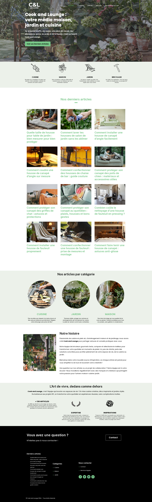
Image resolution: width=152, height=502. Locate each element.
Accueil (71, 5)
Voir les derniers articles (38, 44)
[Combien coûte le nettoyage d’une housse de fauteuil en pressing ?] (110, 203)
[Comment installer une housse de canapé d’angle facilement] (110, 128)
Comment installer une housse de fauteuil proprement (41, 248)
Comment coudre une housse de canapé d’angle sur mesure (40, 173)
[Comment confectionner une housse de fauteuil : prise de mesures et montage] (76, 241)
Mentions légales (85, 470)
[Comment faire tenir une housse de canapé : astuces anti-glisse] (110, 241)
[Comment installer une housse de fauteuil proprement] (42, 241)
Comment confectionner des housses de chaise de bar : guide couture (76, 173)
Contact (113, 437)
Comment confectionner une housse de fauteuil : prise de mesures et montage (76, 250)
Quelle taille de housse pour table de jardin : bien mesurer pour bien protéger (41, 137)
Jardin (89, 5)
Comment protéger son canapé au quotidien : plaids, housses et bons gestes (75, 212)
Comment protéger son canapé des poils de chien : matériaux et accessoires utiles (109, 175)
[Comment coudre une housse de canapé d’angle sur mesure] (42, 166)
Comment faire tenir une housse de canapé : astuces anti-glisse (109, 248)
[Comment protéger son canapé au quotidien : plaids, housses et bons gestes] (76, 203)
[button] (122, 5)
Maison (99, 5)
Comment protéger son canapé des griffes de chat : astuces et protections (41, 212)
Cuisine (80, 5)
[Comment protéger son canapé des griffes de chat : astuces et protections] (42, 203)
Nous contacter (112, 5)
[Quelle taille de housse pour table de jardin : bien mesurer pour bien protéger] (42, 128)
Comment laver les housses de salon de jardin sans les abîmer (74, 135)
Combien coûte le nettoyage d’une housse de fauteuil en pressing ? (110, 210)
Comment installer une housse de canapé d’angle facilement (109, 135)
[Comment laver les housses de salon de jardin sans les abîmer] (76, 128)
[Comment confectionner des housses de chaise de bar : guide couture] (76, 166)
